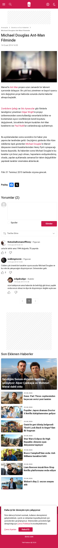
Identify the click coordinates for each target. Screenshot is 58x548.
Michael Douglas (33, 144)
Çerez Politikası (24, 524)
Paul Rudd (19, 126)
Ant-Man (14, 87)
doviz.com (29, 537)
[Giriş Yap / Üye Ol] (47, 4)
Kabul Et (25, 529)
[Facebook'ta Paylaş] (11, 185)
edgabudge (20, 279)
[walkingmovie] (3, 260)
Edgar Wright (28, 112)
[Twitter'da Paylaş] (17, 185)
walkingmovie (15, 259)
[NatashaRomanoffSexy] (3, 243)
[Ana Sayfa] (29, 4)
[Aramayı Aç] (10, 4)
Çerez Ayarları (10, 529)
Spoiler (14, 222)
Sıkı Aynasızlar (28, 108)
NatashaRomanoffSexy (19, 242)
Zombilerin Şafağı (9, 108)
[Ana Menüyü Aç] (3, 4)
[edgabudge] (10, 280)
